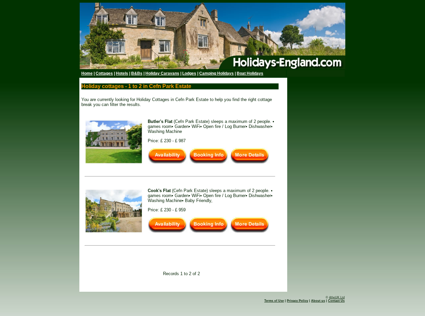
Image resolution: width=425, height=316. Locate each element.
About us (318, 300)
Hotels (122, 73)
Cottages (104, 73)
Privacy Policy (297, 300)
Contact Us (336, 300)
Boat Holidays (250, 73)
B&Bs (136, 73)
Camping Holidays (216, 73)
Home (87, 73)
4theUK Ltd (337, 297)
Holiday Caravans (162, 73)
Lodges (189, 73)
